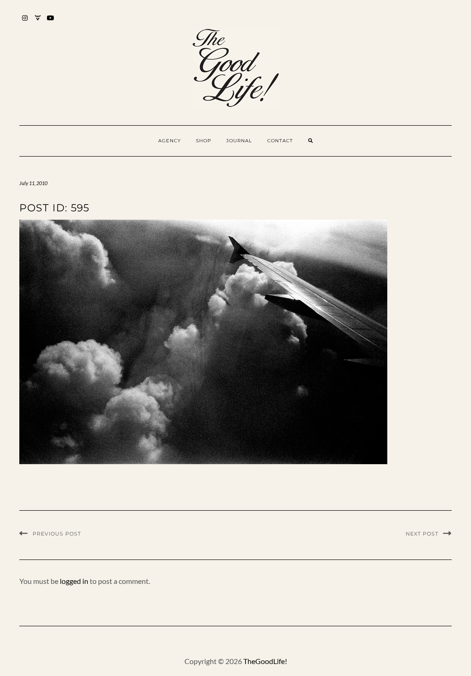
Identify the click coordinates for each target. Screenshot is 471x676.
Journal (239, 141)
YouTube (51, 22)
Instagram (25, 22)
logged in (74, 581)
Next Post (422, 533)
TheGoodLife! (265, 661)
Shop (203, 141)
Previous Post (57, 533)
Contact (280, 141)
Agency (169, 141)
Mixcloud (38, 22)
